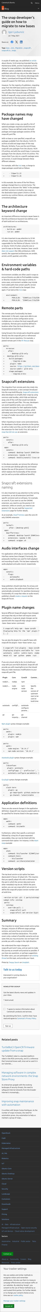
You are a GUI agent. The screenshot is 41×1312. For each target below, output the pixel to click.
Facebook (12, 42)
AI (2, 1224)
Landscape (6, 1194)
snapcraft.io (6, 50)
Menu (37, 3)
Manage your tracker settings (14, 1301)
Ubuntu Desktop (8, 1174)
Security (5, 1189)
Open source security (29, 1228)
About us (5, 1259)
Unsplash (25, 962)
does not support (8, 251)
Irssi (19, 165)
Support (5, 1209)
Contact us (7, 1254)
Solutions (5, 1219)
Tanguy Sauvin (14, 962)
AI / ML (4, 1153)
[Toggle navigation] (38, 8)
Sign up (8, 1026)
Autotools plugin (8, 758)
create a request (21, 596)
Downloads (6, 1204)
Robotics (5, 1158)
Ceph (4, 1138)
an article (33, 61)
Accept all (8, 1306)
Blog (29, 1259)
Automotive (6, 1241)
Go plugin (5, 780)
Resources (5, 1262)
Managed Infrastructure (10, 1228)
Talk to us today (12, 969)
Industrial (15, 1241)
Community (14, 1259)
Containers (6, 1199)
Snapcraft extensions (30, 392)
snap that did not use (9, 432)
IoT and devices (7, 1231)
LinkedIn (21, 42)
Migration (18, 48)
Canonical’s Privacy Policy (26, 1018)
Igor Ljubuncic (16, 32)
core (12, 48)
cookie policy (18, 1295)
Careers (23, 1259)
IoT (3, 1163)
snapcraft (27, 48)
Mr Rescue (25, 341)
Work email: (9, 1000)
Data (6, 1224)
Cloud (4, 1184)
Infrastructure (15, 1224)
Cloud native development (25, 1231)
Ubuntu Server (7, 1179)
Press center (15, 1262)
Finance (4, 1245)
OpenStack (6, 1133)
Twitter (16, 42)
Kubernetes (6, 1143)
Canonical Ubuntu (8, 2)
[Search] (31, 3)
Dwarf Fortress (18, 515)
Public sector (25, 1241)
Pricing (4, 1214)
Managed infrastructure (11, 1148)
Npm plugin (6, 724)
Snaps (14, 50)
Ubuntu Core (6, 1168)
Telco (34, 1241)
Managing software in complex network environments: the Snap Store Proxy (20, 1076)
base (7, 48)
